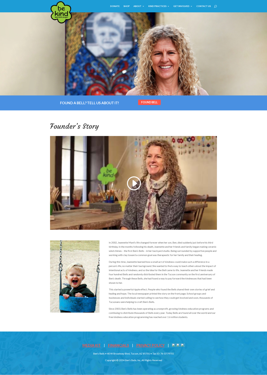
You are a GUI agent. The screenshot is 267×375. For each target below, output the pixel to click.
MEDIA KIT (91, 345)
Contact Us (203, 6)
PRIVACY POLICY (150, 345)
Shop (126, 6)
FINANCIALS (118, 345)
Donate (115, 6)
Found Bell (149, 102)
